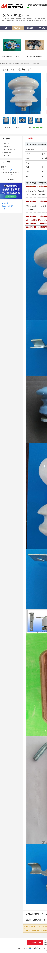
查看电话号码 (9, 170)
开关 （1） (7, 144)
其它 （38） (7, 156)
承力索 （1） (8, 153)
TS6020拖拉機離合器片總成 (33, 56)
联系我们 (27, 948)
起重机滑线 (37, 920)
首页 (1, 63)
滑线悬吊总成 (15, 63)
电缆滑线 (28, 920)
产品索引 (5, 203)
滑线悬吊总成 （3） (10, 150)
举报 (17, 127)
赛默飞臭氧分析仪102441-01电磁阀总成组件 (16, 56)
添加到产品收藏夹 (7, 206)
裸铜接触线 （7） (9, 147)
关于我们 (17, 948)
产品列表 (7, 63)
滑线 (43, 920)
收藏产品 (7, 127)
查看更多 (11, 179)
